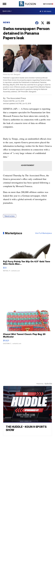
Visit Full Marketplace (43, 233)
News (6, 22)
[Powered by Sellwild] (48, 384)
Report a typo (9, 216)
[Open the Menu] (4, 4)
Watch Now (47, 4)
